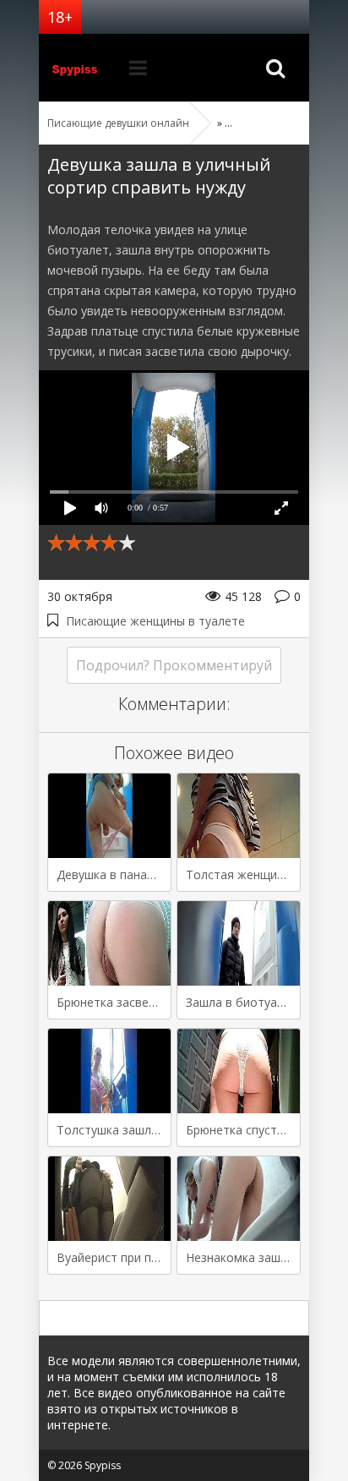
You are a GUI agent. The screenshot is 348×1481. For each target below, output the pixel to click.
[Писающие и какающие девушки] (81, 67)
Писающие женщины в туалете (155, 621)
